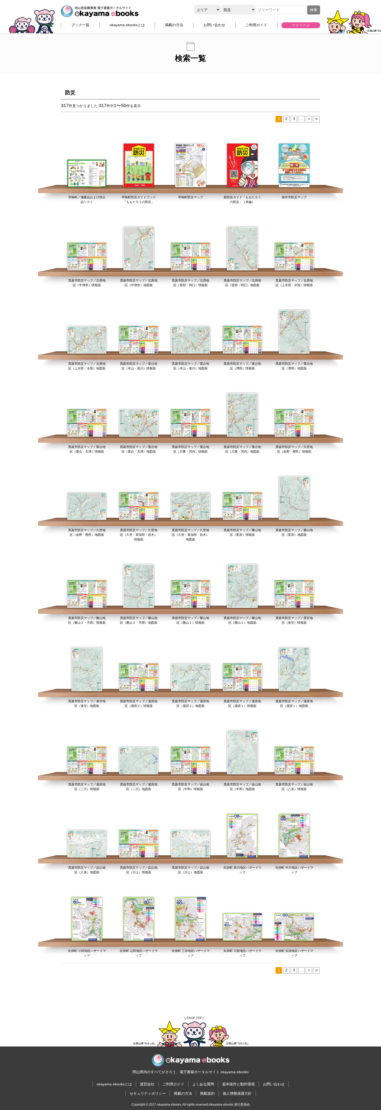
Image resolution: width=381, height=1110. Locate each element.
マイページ (301, 25)
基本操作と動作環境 (238, 1084)
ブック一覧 (80, 25)
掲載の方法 (174, 25)
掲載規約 (207, 1093)
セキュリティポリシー (148, 1093)
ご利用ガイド (256, 25)
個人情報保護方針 (237, 1093)
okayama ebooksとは (127, 25)
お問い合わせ (214, 25)
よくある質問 (203, 1084)
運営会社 (147, 1084)
